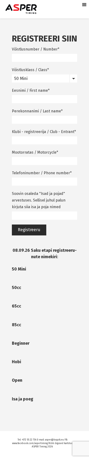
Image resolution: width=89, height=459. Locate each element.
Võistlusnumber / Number (35, 49)
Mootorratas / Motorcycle (34, 152)
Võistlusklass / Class (29, 70)
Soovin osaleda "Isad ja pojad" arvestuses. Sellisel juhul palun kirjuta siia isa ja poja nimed (39, 200)
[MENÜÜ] (84, 4)
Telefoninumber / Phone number (41, 173)
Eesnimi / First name (30, 90)
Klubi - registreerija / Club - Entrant (43, 131)
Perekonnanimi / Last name (36, 111)
